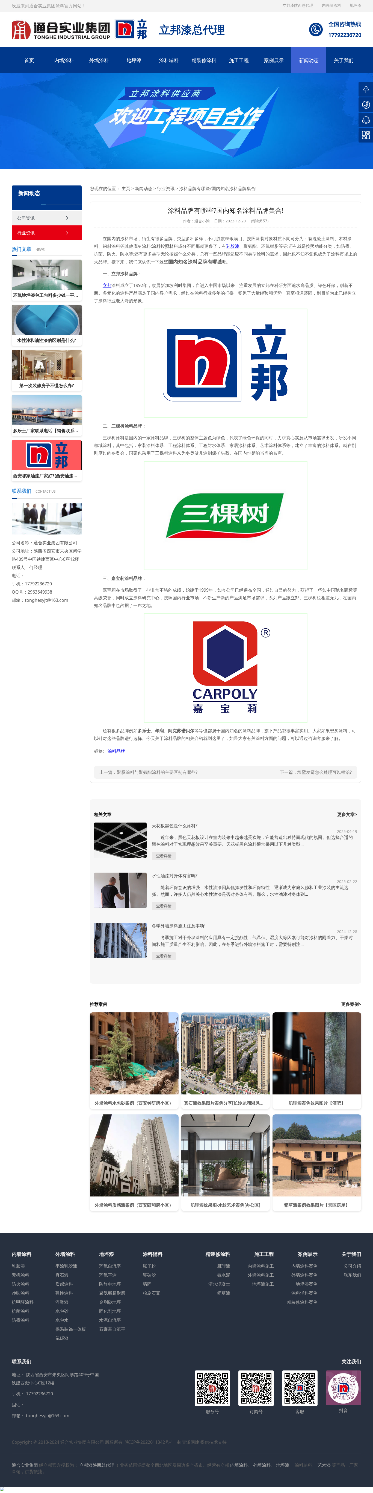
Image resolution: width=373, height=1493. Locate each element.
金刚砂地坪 (110, 1302)
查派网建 (190, 1442)
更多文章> (347, 814)
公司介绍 (352, 1266)
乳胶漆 (18, 1266)
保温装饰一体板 (70, 1329)
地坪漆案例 (307, 1284)
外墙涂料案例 (304, 1275)
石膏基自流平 (112, 1329)
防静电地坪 (110, 1284)
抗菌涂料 (20, 1311)
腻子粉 (149, 1266)
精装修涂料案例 (302, 1302)
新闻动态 (309, 60)
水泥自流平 (110, 1320)
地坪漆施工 (263, 1284)
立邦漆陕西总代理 (298, 5)
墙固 (147, 1284)
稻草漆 (223, 1293)
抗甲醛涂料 (23, 1302)
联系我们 (352, 1275)
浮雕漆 (62, 1302)
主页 (126, 188)
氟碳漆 (62, 1338)
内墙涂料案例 (304, 1266)
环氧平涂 (108, 1275)
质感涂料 (64, 1284)
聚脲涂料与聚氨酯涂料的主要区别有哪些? (157, 772)
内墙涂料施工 (261, 1266)
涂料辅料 (169, 60)
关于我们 (344, 60)
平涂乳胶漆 (66, 1266)
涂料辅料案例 (304, 1293)
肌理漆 (223, 1266)
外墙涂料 (99, 60)
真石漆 (62, 1275)
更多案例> (351, 1004)
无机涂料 (20, 1275)
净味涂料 (20, 1293)
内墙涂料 (64, 60)
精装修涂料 (204, 60)
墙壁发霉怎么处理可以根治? (324, 772)
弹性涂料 (64, 1293)
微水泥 (223, 1275)
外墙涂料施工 (261, 1275)
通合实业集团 (25, 1465)
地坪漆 (134, 60)
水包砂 (62, 1311)
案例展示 (274, 60)
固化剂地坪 (110, 1311)
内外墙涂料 (332, 5)
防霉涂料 (20, 1320)
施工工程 (239, 60)
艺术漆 (324, 1465)
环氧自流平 (110, 1266)
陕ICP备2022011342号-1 (149, 1442)
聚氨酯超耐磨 (112, 1293)
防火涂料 (20, 1284)
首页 (29, 60)
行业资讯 (26, 233)
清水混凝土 (219, 1284)
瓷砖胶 (149, 1275)
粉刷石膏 (151, 1293)
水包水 (62, 1320)
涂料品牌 (116, 751)
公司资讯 (26, 218)
